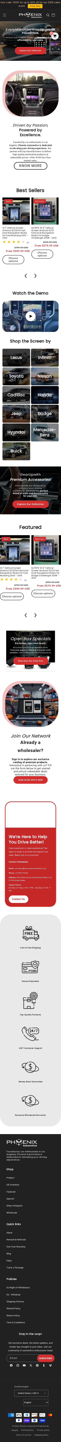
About (9, 1232)
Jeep (16, 413)
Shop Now (35, 6)
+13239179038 (21, 873)
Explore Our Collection (30, 51)
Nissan (45, 376)
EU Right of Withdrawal (18, 1287)
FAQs (9, 1260)
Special (10, 1199)
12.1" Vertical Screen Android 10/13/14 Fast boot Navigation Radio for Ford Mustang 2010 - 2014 (15, 233)
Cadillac (16, 395)
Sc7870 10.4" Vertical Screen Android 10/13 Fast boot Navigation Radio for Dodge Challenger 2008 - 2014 (44, 233)
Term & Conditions (16, 1322)
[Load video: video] (30, 316)
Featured (11, 1192)
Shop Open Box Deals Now (30, 661)
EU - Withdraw (14, 1294)
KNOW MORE (30, 166)
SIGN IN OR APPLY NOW (30, 780)
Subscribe (45, 1358)
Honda (45, 395)
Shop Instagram (14, 1205)
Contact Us (18, 899)
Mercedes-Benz (44, 432)
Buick (16, 451)
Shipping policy (41, 1435)
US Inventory (13, 1185)
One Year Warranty (16, 1246)
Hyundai (16, 432)
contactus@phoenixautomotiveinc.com (30, 868)
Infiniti (44, 357)
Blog (9, 1253)
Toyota (16, 376)
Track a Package (15, 1267)
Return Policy (13, 1315)
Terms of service (23, 1435)
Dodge (45, 413)
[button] (6, 15)
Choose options (13, 260)
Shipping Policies (15, 1301)
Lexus (16, 357)
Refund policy (27, 1430)
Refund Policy (13, 1308)
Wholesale (12, 1213)
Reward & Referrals (16, 1239)
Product (10, 1178)
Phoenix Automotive (29, 1426)
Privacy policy (43, 1430)
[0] (55, 36)
